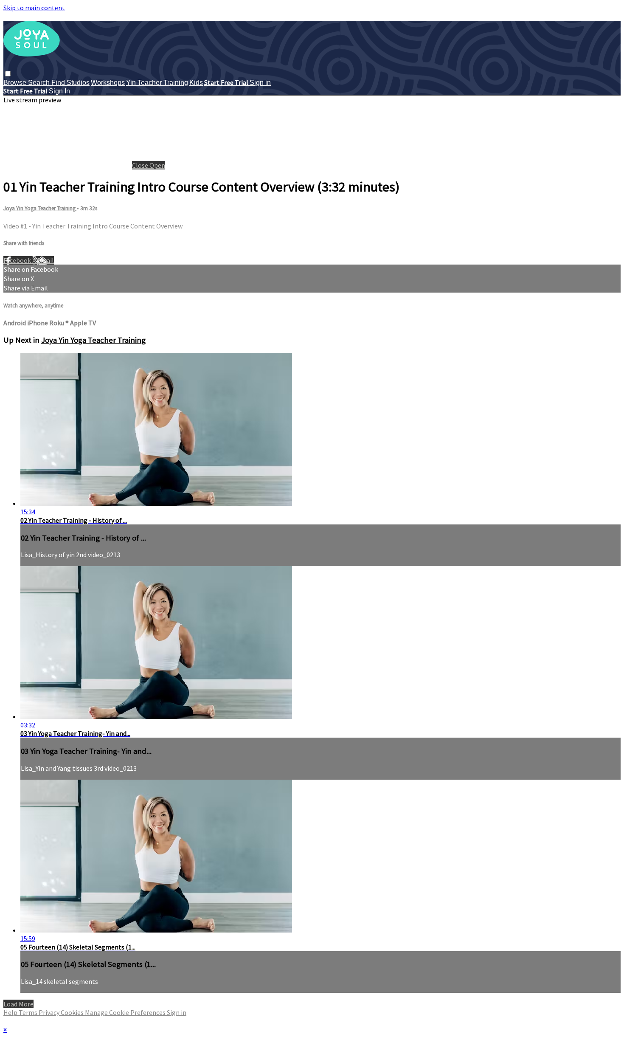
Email (45, 260)
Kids (196, 82)
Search (39, 82)
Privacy (50, 1012)
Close (140, 165)
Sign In (59, 91)
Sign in (260, 82)
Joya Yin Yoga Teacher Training (40, 208)
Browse (15, 82)
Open (157, 165)
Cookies (73, 1012)
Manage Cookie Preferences (126, 1012)
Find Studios (70, 82)
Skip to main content (34, 7)
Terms (29, 1012)
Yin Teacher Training (157, 82)
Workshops (108, 82)
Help (11, 1012)
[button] (8, 73)
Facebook (17, 260)
